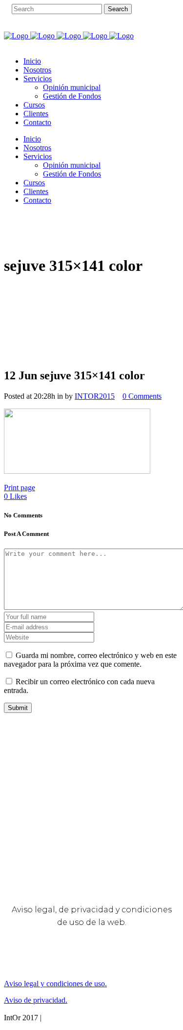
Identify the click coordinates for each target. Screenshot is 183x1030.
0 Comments (142, 396)
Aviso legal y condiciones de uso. (55, 983)
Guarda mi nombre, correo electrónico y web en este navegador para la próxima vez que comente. (90, 659)
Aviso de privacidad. (35, 1000)
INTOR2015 (95, 396)
